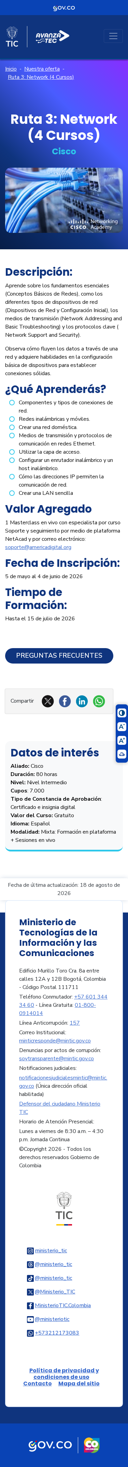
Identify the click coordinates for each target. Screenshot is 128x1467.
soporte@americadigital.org (38, 547)
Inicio (11, 69)
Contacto (37, 1383)
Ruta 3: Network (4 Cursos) (41, 77)
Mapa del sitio (79, 1383)
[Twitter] (47, 701)
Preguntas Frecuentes (59, 655)
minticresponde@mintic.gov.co (55, 1041)
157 (75, 1023)
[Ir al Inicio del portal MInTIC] (64, 1208)
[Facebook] (64, 701)
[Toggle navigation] (113, 36)
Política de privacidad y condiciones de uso (64, 1374)
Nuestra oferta (42, 69)
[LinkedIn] (81, 701)
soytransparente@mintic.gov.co (56, 1058)
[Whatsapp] (99, 701)
